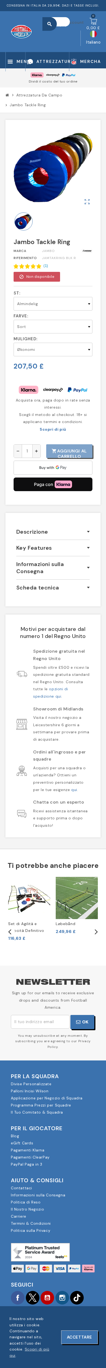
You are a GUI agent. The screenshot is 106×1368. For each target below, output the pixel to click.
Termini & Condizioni (31, 1223)
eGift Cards (22, 1143)
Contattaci (21, 1187)
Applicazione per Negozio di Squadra (47, 1098)
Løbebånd (66, 923)
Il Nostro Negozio (27, 1209)
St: (17, 293)
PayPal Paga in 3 (26, 1164)
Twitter (32, 1298)
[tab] (53, 532)
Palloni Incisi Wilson (30, 1091)
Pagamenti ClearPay (30, 1157)
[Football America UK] (21, 31)
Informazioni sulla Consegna (38, 1195)
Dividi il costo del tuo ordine (53, 81)
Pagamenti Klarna (28, 1150)
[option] (29, 909)
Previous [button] (10, 932)
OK (85, 1022)
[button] (31, 266)
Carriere (18, 1216)
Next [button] (95, 932)
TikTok (77, 1298)
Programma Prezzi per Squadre (41, 1105)
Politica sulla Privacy (30, 1230)
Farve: (21, 316)
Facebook (17, 1298)
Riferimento (25, 258)
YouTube (47, 1298)
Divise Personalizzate (31, 1083)
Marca (20, 251)
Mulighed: (26, 339)
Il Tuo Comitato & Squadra (37, 1112)
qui (74, 789)
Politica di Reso (26, 1202)
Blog (15, 1135)
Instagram (62, 1298)
